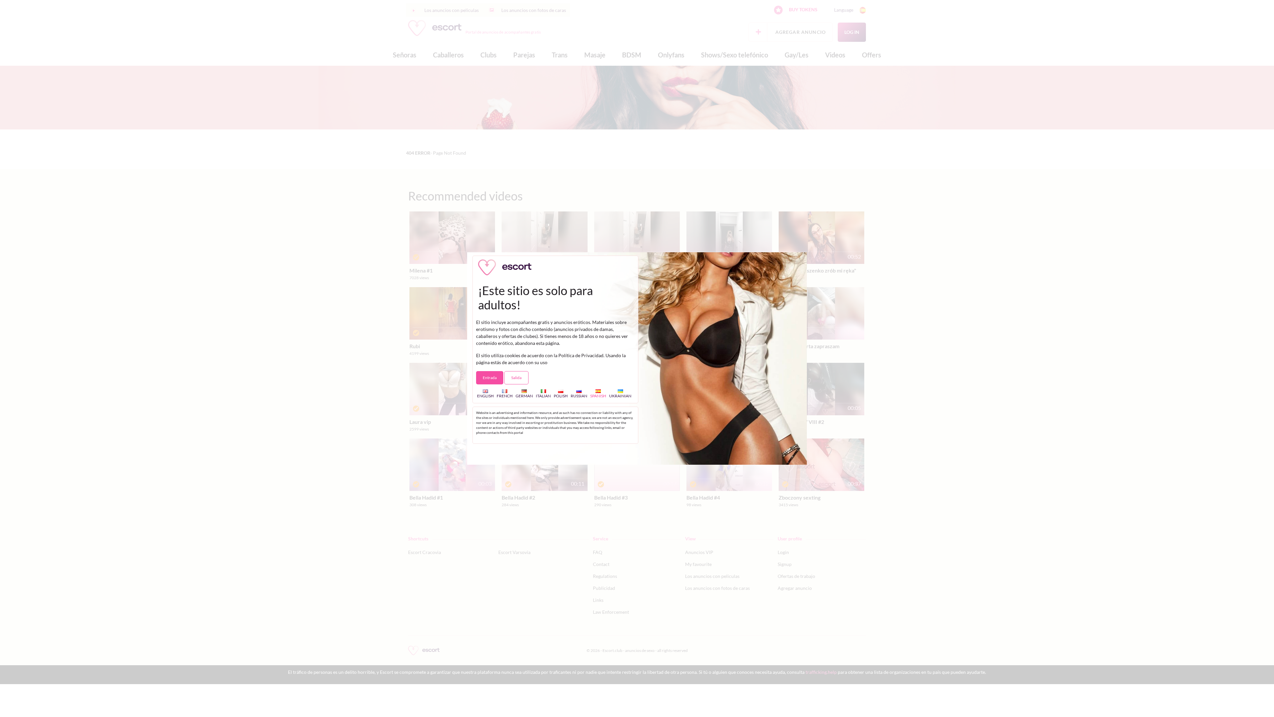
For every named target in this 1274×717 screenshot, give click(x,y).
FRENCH (505, 395)
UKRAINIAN (620, 395)
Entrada (490, 377)
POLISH (561, 395)
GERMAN (524, 395)
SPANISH (598, 395)
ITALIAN (543, 395)
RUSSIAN (579, 395)
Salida (516, 377)
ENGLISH (485, 395)
